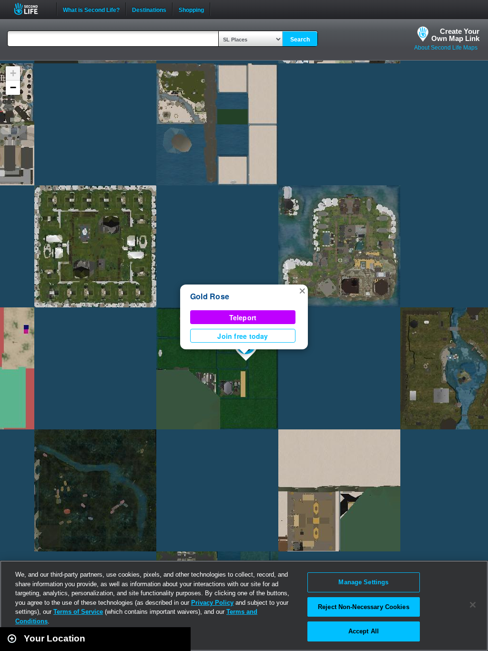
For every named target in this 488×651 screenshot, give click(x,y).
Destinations (149, 9)
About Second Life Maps (446, 47)
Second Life (31, 8)
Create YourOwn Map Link (455, 34)
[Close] (472, 604)
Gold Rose (209, 296)
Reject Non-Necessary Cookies (363, 606)
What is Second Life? (91, 9)
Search (300, 39)
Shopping (191, 9)
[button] (302, 290)
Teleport (243, 317)
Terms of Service (78, 611)
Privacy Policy (212, 602)
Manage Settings (363, 582)
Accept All (363, 631)
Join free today (242, 336)
